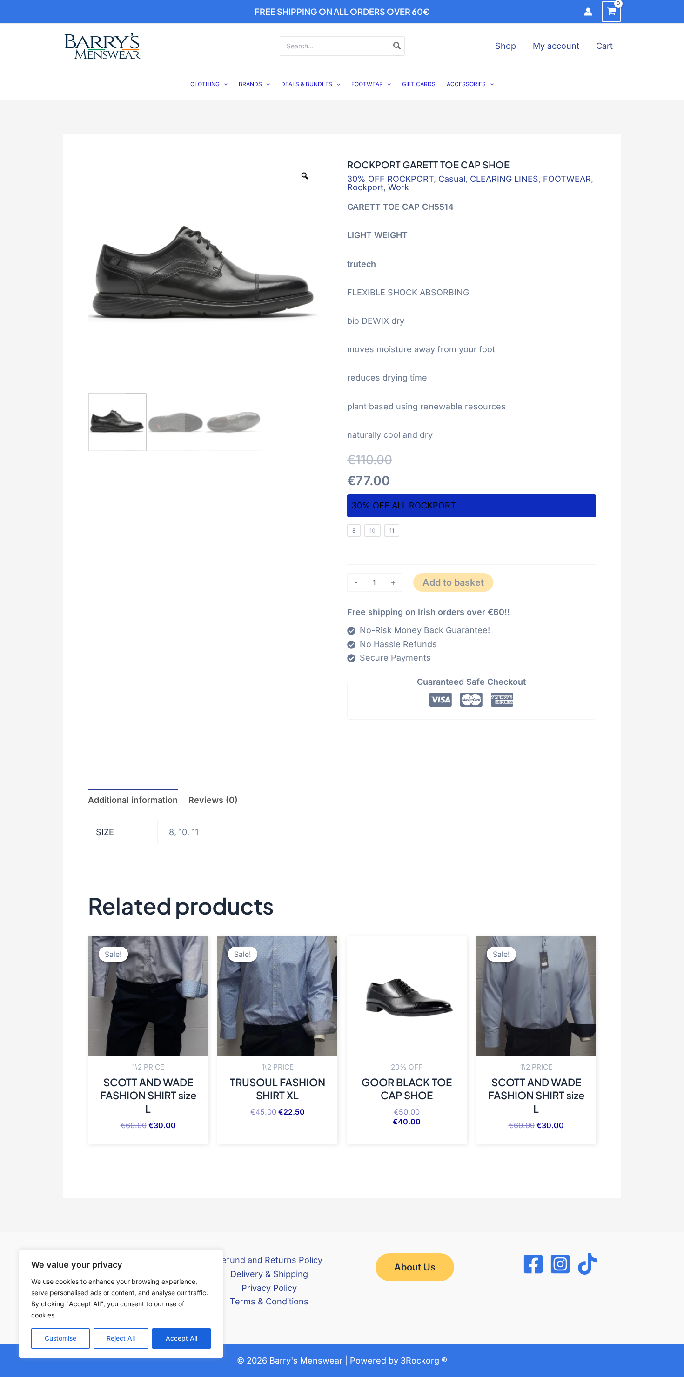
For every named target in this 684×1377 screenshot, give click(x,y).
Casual (451, 179)
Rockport (365, 187)
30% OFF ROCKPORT (390, 179)
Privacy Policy (269, 1288)
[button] (224, 84)
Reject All (121, 1338)
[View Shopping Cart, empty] (611, 11)
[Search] (397, 46)
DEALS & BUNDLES (306, 83)
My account (556, 46)
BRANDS (250, 83)
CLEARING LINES (504, 179)
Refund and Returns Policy (269, 1260)
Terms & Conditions (269, 1301)
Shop (505, 46)
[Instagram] (560, 1264)
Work (398, 187)
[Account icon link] (588, 11)
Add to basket (453, 582)
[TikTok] (587, 1264)
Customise (60, 1338)
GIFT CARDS (419, 83)
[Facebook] (533, 1264)
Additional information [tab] (133, 800)
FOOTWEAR (367, 83)
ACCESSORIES (466, 83)
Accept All (181, 1338)
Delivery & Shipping (269, 1274)
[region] (121, 1304)
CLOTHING (205, 83)
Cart (604, 46)
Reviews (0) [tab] (213, 800)
